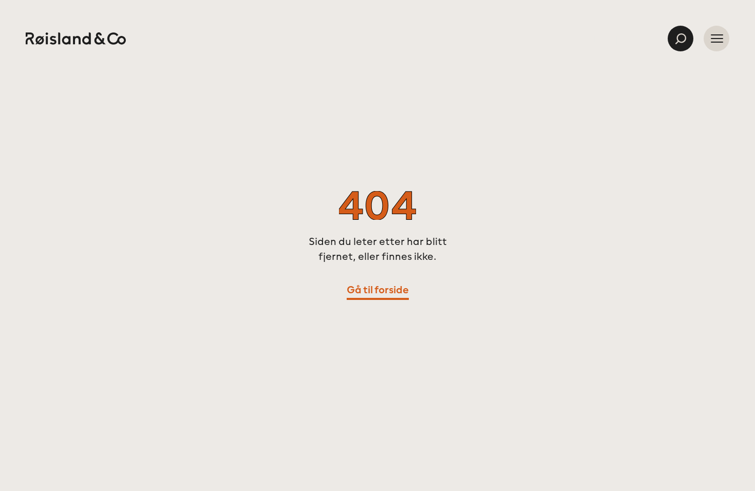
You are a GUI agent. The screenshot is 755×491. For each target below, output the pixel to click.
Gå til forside (378, 290)
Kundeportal (615, 39)
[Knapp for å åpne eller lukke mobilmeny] (716, 38)
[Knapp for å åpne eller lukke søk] (680, 38)
